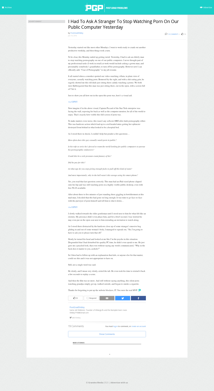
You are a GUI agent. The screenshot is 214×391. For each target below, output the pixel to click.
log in (115, 326)
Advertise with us (119, 382)
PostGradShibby (76, 33)
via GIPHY (73, 101)
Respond (92, 298)
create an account (138, 326)
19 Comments (173, 34)
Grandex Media (95, 382)
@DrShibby (76, 318)
